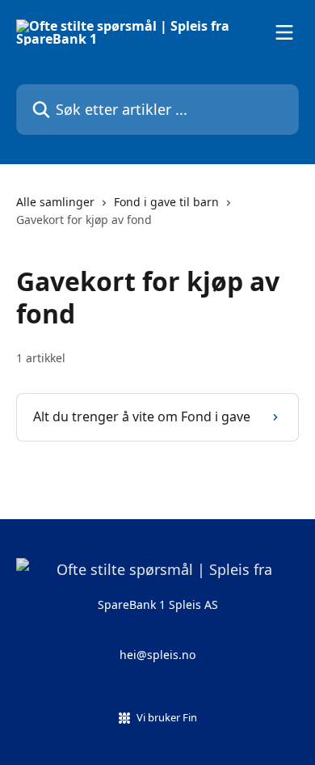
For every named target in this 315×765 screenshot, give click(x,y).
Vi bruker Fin (166, 717)
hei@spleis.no (157, 654)
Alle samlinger (55, 201)
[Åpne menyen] (284, 32)
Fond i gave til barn (166, 201)
